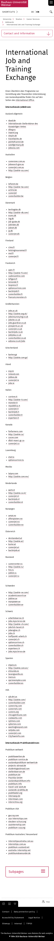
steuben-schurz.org (17, 821)
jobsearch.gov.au (16, 164)
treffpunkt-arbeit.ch (17, 636)
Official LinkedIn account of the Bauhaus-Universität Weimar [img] (9, 904)
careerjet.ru (13, 576)
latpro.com (13, 473)
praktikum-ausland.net (19, 847)
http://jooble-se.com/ (18, 592)
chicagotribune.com (17, 715)
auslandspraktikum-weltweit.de (23, 762)
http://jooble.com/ (17, 700)
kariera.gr (12, 354)
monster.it (13, 403)
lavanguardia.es (15, 674)
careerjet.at (13, 547)
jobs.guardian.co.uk (17, 323)
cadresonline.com (16, 276)
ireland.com (13, 374)
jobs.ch (11, 633)
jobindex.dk (13, 225)
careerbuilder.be (16, 196)
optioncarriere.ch (16, 642)
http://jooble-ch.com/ (18, 624)
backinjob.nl (14, 499)
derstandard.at (15, 538)
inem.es (12, 677)
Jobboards (9, 22)
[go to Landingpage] (14, 3)
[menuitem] (33, 12)
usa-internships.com (18, 818)
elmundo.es (13, 671)
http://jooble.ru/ (16, 567)
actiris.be (12, 190)
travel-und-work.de (17, 787)
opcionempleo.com (17, 680)
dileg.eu (12, 130)
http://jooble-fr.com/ (18, 273)
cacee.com (13, 437)
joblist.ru (12, 573)
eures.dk (12, 215)
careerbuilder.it (15, 415)
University (7, 19)
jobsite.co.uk (14, 320)
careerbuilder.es (15, 683)
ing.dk (11, 219)
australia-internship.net (19, 850)
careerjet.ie (13, 380)
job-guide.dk (14, 222)
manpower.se (14, 601)
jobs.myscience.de (16, 621)
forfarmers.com (15, 431)
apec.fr (11, 270)
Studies (19, 19)
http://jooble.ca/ (16, 434)
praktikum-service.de (18, 759)
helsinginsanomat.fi (17, 250)
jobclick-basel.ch (16, 627)
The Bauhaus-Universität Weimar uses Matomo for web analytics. (27, 933)
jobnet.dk (12, 228)
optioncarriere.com (17, 288)
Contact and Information (19, 33)
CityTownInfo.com (16, 736)
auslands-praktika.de (18, 790)
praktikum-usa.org (16, 828)
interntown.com (15, 799)
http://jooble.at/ (16, 541)
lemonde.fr (13, 282)
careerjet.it (13, 409)
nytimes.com (14, 721)
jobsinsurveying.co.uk (18, 317)
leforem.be (13, 184)
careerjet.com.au (16, 167)
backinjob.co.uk (15, 332)
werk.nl (11, 490)
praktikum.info (15, 784)
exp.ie (11, 371)
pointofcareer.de (16, 142)
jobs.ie (11, 383)
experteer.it (13, 418)
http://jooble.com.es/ (18, 668)
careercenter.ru (15, 564)
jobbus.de (12, 377)
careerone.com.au (16, 161)
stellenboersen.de (16, 772)
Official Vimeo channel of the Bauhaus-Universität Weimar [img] (15, 904)
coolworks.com (15, 718)
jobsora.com (14, 148)
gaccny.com (13, 815)
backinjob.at (14, 550)
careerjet (12, 193)
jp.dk (10, 231)
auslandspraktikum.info (19, 781)
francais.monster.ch (17, 297)
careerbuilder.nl (15, 502)
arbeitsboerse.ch (16, 618)
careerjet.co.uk (15, 329)
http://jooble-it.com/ (18, 400)
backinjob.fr (13, 291)
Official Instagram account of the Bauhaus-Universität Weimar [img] (3, 904)
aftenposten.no (15, 519)
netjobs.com (14, 730)
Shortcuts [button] (8, 12)
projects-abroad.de (17, 765)
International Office (25, 100)
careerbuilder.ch (15, 645)
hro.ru (11, 570)
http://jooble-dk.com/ (18, 212)
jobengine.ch (14, 630)
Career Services (33, 19)
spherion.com (14, 724)
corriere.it (12, 397)
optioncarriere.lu (16, 460)
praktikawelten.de (16, 756)
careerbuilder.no (16, 525)
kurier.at (12, 544)
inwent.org (13, 133)
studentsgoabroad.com (19, 768)
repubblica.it (14, 406)
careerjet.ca (13, 443)
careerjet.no (14, 522)
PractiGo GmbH (15, 778)
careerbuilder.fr (15, 294)
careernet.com (15, 709)
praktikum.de (14, 775)
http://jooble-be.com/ (18, 187)
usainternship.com (17, 824)
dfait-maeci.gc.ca (16, 440)
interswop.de (14, 796)
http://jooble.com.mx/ (18, 476)
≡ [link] (51, 2)
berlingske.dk (14, 209)
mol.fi (11, 253)
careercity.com (15, 706)
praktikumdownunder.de (19, 853)
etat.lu (11, 457)
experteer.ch (14, 648)
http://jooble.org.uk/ (18, 314)
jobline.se (12, 598)
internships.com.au (17, 844)
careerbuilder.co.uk (17, 338)
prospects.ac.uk (15, 326)
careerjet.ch (13, 639)
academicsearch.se (17, 595)
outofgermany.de (16, 145)
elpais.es (12, 665)
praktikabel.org (15, 793)
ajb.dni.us (12, 697)
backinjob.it (13, 412)
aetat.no (12, 515)
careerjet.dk (13, 234)
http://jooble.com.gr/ (18, 357)
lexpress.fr (13, 285)
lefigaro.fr (12, 279)
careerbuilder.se (15, 605)
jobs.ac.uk (13, 311)
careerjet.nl (13, 496)
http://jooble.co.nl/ (17, 493)
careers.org (13, 712)
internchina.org (15, 802)
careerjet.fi (13, 256)
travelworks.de (15, 139)
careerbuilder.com (16, 703)
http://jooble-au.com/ (18, 170)
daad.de (12, 120)
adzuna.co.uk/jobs (16, 341)
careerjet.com (14, 733)
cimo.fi (11, 247)
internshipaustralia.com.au (20, 841)
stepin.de (12, 136)
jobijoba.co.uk (14, 335)
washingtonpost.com (18, 727)
